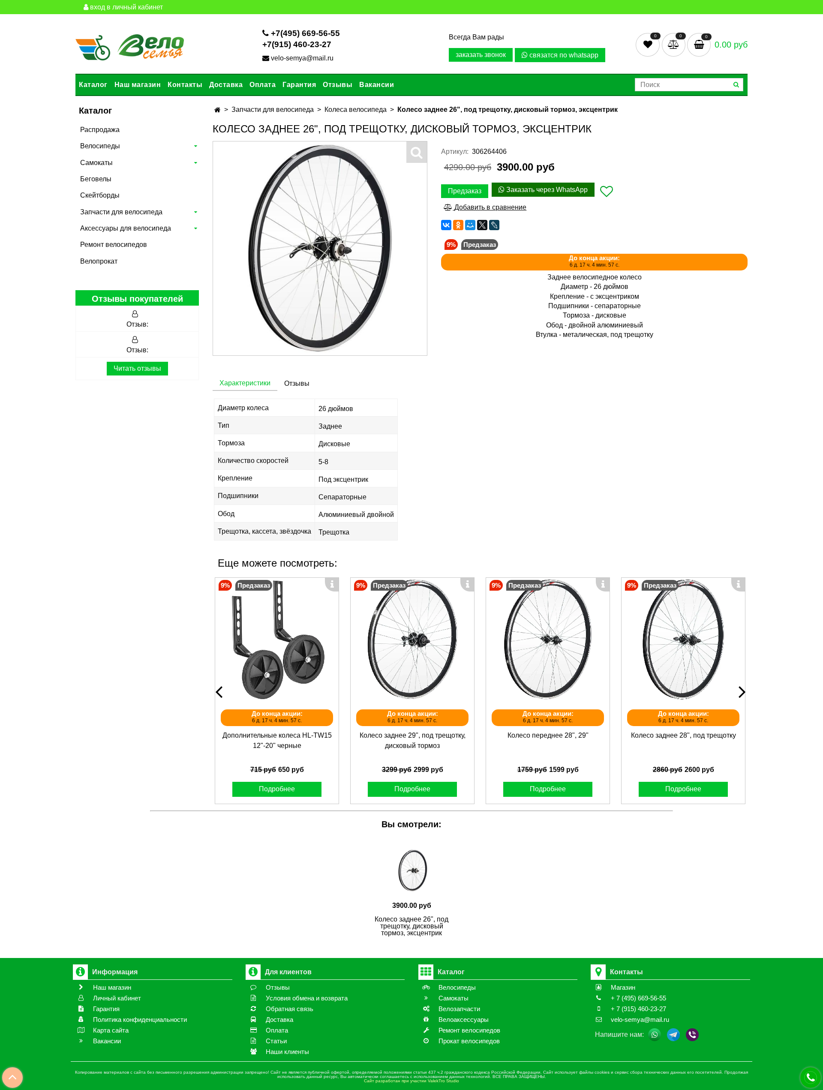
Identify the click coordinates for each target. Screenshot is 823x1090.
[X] (482, 225)
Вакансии (376, 84)
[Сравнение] (674, 44)
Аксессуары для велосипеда (125, 228)
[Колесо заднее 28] (683, 639)
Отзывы (337, 84)
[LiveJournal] (494, 225)
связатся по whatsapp (563, 55)
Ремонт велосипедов (113, 244)
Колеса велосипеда (355, 109)
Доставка (226, 84)
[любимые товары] (649, 44)
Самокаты (96, 162)
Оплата (262, 84)
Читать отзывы (137, 368)
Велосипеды (100, 146)
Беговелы (95, 179)
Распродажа (100, 129)
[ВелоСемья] (129, 45)
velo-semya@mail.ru (302, 58)
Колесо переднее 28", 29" (548, 735)
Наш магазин (137, 84)
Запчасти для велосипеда (121, 212)
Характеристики (244, 383)
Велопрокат (98, 261)
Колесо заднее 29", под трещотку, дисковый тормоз (413, 740)
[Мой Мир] (470, 225)
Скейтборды (100, 195)
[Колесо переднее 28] (548, 639)
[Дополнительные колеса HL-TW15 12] (277, 639)
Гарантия (299, 84)
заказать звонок (481, 54)
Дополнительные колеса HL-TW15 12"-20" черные (277, 740)
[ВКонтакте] (446, 225)
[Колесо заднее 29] (412, 639)
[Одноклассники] (458, 225)
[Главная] (217, 110)
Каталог (93, 84)
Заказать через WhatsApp (546, 189)
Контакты (185, 84)
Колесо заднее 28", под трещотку (683, 735)
